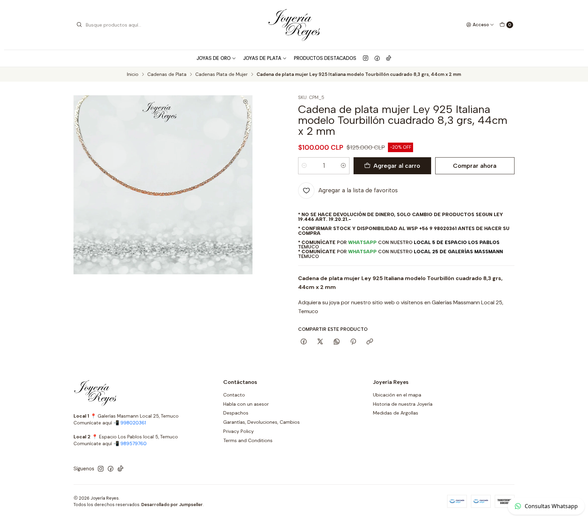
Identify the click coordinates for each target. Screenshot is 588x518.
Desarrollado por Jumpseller (172, 504)
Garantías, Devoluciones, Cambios (261, 422)
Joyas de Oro (214, 58)
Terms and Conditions (248, 440)
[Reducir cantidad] (304, 166)
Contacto (234, 395)
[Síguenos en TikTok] (389, 58)
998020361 (133, 423)
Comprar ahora (474, 165)
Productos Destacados (325, 58)
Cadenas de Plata (166, 74)
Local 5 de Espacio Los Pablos (457, 242)
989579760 (133, 444)
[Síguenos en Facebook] (377, 58)
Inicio (132, 74)
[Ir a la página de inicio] (294, 25)
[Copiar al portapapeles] (369, 342)
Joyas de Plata (262, 58)
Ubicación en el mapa (397, 395)
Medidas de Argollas (395, 413)
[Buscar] (79, 25)
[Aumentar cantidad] (343, 166)
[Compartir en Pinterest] (353, 342)
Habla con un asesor (246, 404)
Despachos (235, 413)
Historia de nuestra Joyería (402, 404)
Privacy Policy (238, 431)
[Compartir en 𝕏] (320, 342)
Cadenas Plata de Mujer (221, 74)
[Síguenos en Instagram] (365, 58)
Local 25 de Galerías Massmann (458, 251)
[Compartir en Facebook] (303, 342)
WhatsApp (362, 242)
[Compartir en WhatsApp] (336, 342)
